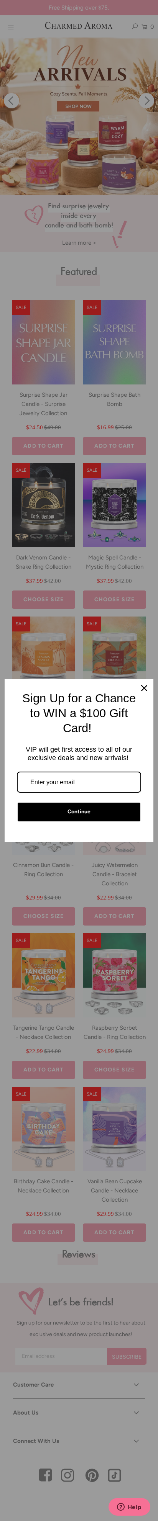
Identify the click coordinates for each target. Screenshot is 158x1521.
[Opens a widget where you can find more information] (129, 1507)
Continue (79, 811)
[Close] (144, 688)
